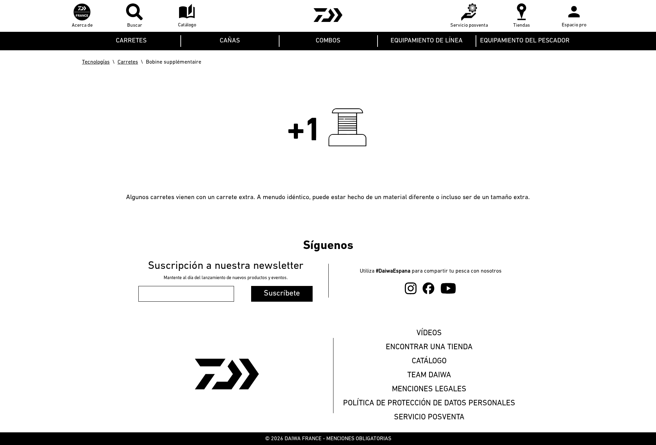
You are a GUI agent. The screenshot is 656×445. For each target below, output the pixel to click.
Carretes (128, 62)
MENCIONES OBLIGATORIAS (358, 439)
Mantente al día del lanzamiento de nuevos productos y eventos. (226, 278)
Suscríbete (282, 294)
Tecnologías (96, 62)
